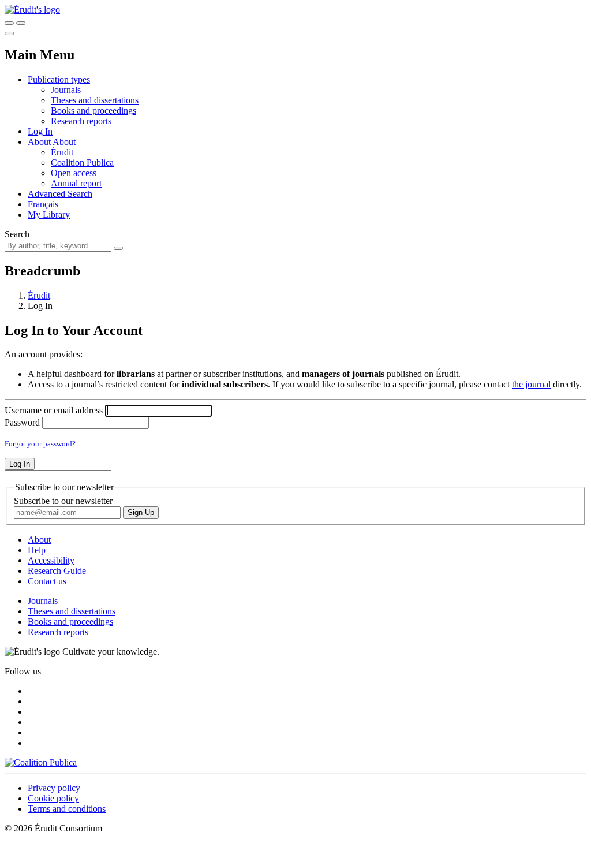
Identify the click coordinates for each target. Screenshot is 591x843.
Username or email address (54, 410)
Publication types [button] (59, 79)
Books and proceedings (93, 110)
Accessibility (51, 560)
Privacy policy (54, 788)
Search (17, 234)
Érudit (62, 152)
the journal (531, 384)
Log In (40, 131)
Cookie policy (53, 798)
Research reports (81, 121)
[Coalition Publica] (41, 762)
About (64, 142)
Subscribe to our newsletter (63, 501)
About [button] (40, 142)
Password (22, 422)
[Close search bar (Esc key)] (20, 23)
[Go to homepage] (32, 9)
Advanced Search (60, 194)
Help (37, 550)
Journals (66, 90)
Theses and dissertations (95, 100)
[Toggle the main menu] (9, 33)
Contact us (47, 581)
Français (43, 204)
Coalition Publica (82, 162)
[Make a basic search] (9, 23)
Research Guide (57, 571)
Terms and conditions (67, 809)
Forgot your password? (40, 443)
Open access (73, 173)
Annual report (76, 183)
